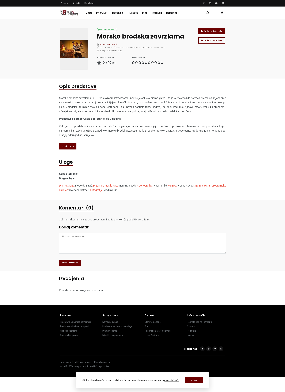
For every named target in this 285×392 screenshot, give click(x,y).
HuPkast (133, 13)
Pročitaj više (68, 146)
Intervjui (101, 13)
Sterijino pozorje (153, 322)
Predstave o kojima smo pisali (74, 326)
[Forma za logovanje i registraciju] (222, 13)
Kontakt (76, 3)
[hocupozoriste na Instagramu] (210, 3)
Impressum (65, 362)
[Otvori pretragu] (207, 13)
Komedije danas (110, 322)
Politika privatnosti (82, 362)
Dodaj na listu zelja (213, 31)
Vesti (89, 13)
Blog (145, 13)
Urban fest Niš (152, 335)
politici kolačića (171, 380)
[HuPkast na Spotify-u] (223, 3)
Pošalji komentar (70, 263)
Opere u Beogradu (69, 335)
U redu (194, 380)
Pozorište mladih (109, 44)
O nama (64, 3)
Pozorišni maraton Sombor (158, 330)
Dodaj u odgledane (213, 40)
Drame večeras (109, 330)
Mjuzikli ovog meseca (112, 335)
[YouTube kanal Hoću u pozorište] (216, 3)
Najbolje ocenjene (68, 330)
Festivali (157, 13)
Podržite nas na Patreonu (199, 322)
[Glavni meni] (215, 13)
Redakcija (89, 3)
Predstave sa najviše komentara (75, 322)
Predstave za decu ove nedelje (117, 326)
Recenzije (118, 13)
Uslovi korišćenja (102, 362)
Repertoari (172, 13)
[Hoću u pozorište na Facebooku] (204, 3)
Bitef (147, 326)
